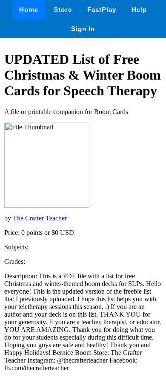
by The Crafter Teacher (35, 218)
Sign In (83, 28)
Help (139, 9)
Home (28, 9)
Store (63, 9)
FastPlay (101, 9)
